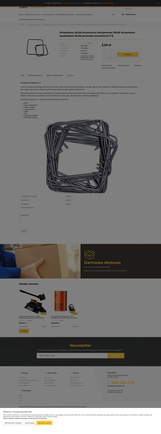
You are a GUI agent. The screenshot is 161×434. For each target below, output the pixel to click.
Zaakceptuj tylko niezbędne (13, 423)
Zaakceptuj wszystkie (44, 423)
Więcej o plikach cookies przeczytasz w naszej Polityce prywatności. (25, 418)
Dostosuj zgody (29, 423)
